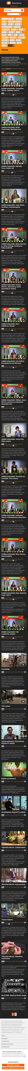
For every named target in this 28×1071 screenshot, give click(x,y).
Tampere (5, 42)
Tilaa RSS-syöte (5, 1041)
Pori (16, 34)
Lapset (15, 93)
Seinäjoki (5, 40)
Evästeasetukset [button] (5, 1047)
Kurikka (11, 32)
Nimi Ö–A (3, 70)
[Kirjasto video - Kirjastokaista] (9, 3)
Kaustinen (17, 26)
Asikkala (19, 18)
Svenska (12, 6)
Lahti (18, 32)
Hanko (11, 24)
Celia (4, 21)
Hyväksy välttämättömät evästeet (13, 1068)
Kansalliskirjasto (7, 26)
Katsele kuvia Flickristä (6, 1044)
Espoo (4, 24)
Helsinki (18, 24)
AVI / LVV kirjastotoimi (8, 18)
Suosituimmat (15, 68)
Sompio (18, 40)
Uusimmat (8, 68)
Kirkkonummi (5, 29)
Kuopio (4, 32)
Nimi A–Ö (21, 68)
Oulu (10, 34)
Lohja (4, 34)
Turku (19, 42)
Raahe (22, 34)
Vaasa (4, 45)
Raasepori (5, 37)
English (16, 6)
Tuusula (12, 42)
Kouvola (14, 29)
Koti (2, 52)
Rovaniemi (13, 37)
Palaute (3, 1035)
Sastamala (22, 37)
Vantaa (11, 45)
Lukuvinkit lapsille (4, 94)
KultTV (21, 29)
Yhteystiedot (4, 1038)
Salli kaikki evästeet (13, 1065)
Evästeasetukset (13, 1062)
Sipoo (12, 40)
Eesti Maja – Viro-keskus (14, 21)
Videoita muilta (20, 93)
